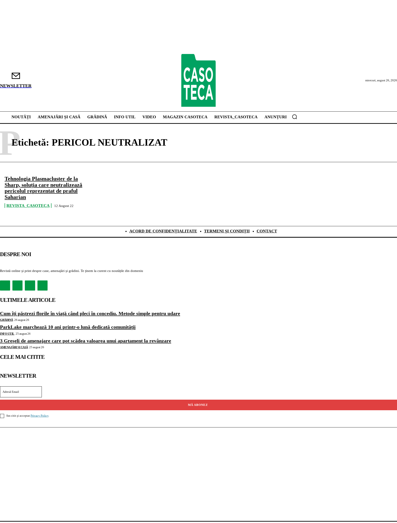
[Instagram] (17, 285)
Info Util (7, 333)
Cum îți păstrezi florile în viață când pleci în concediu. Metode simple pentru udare (90, 313)
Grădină (6, 320)
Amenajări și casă (14, 347)
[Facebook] (5, 285)
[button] (294, 116)
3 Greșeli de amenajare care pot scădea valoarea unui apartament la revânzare (85, 341)
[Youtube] (42, 285)
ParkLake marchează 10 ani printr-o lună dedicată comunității (68, 327)
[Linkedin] (30, 285)
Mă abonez (198, 405)
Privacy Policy (39, 415)
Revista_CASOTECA (28, 205)
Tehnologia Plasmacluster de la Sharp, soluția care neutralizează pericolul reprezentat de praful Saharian (43, 188)
